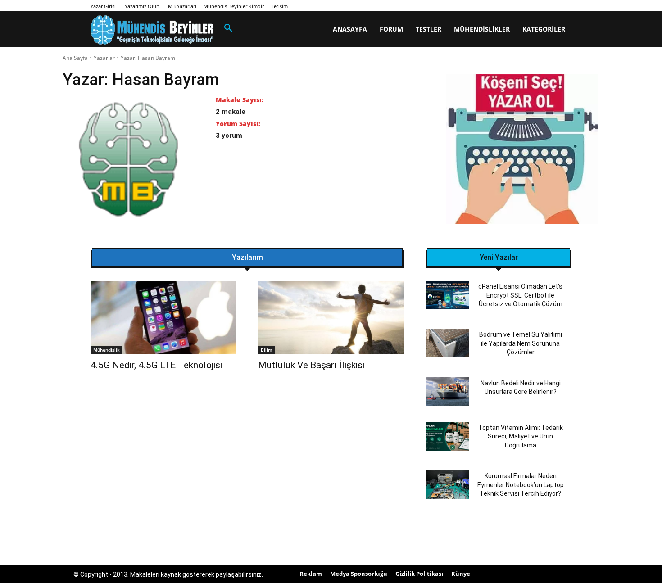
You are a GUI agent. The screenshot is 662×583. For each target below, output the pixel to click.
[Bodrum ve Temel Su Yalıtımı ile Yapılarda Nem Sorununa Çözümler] (447, 343)
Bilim (266, 350)
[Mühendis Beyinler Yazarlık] (521, 150)
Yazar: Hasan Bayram (148, 58)
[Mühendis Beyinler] (152, 29)
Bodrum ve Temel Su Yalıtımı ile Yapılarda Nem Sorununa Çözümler (520, 343)
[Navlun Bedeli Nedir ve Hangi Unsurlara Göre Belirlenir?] (447, 391)
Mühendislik (106, 350)
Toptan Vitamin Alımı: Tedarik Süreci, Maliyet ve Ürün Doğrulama (520, 436)
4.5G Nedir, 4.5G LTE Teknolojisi (156, 365)
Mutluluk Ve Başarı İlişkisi (311, 365)
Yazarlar (104, 58)
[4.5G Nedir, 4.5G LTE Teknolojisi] (163, 317)
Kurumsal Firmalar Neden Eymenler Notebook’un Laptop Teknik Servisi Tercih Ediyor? (520, 484)
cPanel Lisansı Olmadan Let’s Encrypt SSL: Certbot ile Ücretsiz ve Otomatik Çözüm (520, 295)
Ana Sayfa (75, 58)
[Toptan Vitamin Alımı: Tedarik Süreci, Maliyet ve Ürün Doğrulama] (447, 436)
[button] (228, 28)
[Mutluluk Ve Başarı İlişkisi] (331, 317)
